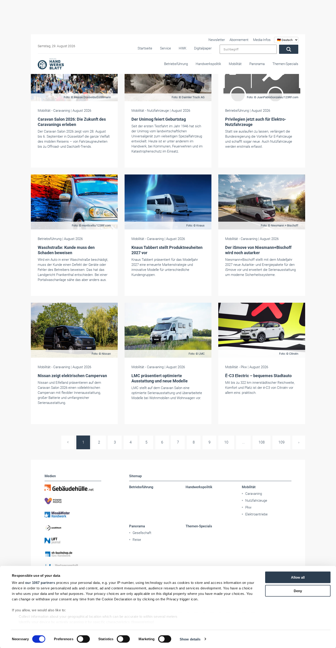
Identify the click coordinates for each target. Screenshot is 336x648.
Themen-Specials (285, 64)
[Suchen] (288, 49)
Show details (190, 639)
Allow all (298, 577)
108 (262, 442)
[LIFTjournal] (73, 541)
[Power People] (73, 501)
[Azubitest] (73, 527)
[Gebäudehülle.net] (73, 488)
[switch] (83, 639)
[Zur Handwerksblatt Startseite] (51, 63)
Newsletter (216, 40)
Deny (298, 591)
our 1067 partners (40, 583)
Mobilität (235, 64)
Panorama (257, 64)
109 (281, 442)
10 (226, 442)
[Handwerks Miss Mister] (73, 514)
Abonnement (238, 40)
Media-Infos (262, 40)
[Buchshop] (73, 554)
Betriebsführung (176, 64)
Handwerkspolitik (208, 64)
